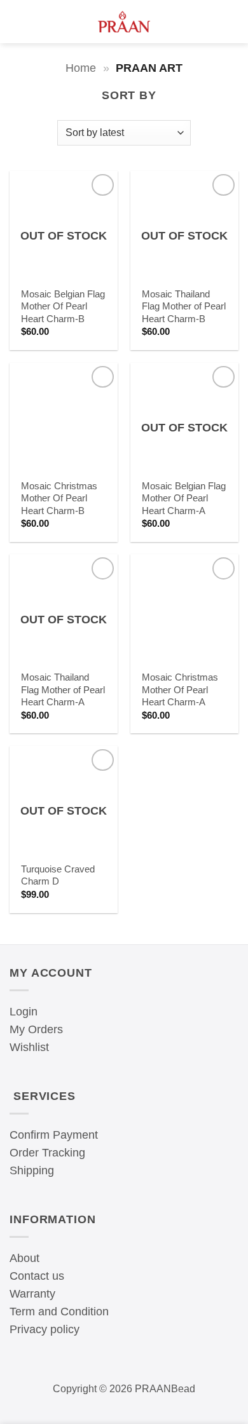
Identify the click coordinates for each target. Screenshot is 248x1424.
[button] (16, 22)
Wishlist (29, 1047)
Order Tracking (47, 1152)
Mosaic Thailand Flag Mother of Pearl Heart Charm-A (63, 689)
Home (80, 68)
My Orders (36, 1029)
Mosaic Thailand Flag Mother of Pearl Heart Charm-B (184, 306)
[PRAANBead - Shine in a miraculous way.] (124, 21)
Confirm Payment (54, 1135)
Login (24, 1011)
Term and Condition (59, 1311)
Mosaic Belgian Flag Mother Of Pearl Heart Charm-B (63, 306)
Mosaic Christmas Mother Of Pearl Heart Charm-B (59, 498)
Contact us (37, 1276)
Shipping (32, 1170)
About (24, 1258)
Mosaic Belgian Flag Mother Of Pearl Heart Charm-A (184, 498)
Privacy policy (44, 1329)
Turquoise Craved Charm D (58, 875)
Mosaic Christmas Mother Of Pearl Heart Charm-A (180, 689)
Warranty (32, 1293)
